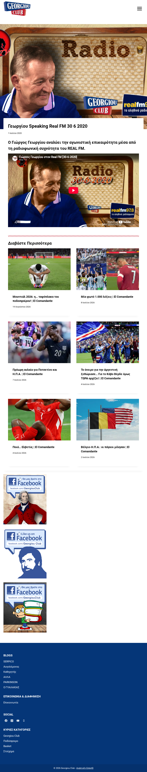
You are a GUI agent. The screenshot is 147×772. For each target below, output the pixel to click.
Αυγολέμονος (11, 666)
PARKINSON (10, 682)
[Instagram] (11, 720)
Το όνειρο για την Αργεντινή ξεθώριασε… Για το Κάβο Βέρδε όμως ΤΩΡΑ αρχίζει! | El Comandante (105, 374)
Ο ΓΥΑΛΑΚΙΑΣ (11, 687)
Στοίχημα (8, 751)
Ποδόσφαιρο (10, 740)
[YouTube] (18, 720)
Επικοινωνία (10, 702)
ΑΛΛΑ (6, 676)
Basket (7, 746)
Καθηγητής (9, 671)
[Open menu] (139, 8)
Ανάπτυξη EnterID (84, 768)
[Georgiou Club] (17, 8)
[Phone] (23, 720)
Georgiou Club (11, 735)
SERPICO (8, 661)
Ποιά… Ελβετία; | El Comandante (33, 447)
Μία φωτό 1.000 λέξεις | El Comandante (107, 296)
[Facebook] (6, 720)
